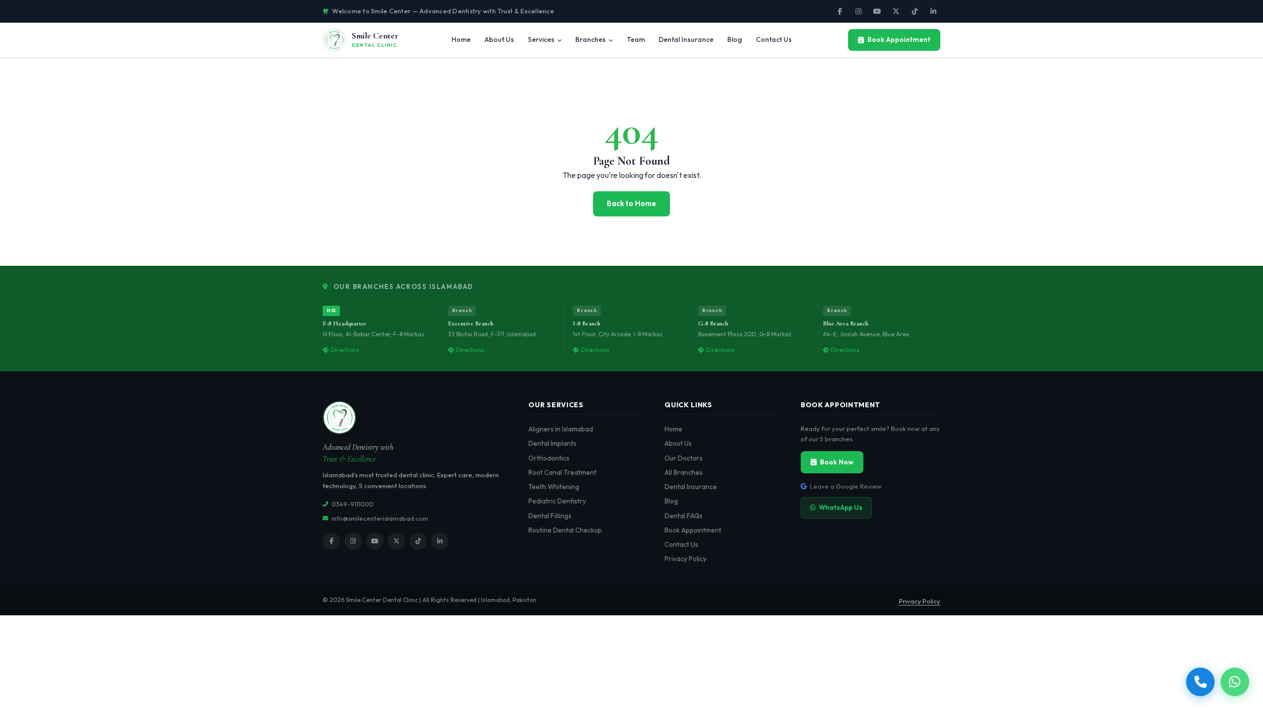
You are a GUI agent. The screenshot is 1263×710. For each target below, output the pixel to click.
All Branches (684, 472)
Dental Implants (552, 443)
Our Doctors (684, 458)
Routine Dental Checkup (565, 530)
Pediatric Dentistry (557, 501)
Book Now (837, 462)
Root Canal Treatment (562, 472)
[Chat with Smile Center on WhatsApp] (1235, 682)
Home (673, 429)
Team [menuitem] (636, 39)
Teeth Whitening (553, 486)
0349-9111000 (352, 504)
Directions (345, 350)
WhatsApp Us (840, 507)
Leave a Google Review (846, 486)
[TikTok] (915, 11)
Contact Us (681, 544)
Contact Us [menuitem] (774, 39)
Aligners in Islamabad (560, 429)
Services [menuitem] (541, 39)
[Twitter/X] (396, 541)
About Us (678, 443)
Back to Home (631, 203)
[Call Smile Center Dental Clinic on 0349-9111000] (1200, 682)
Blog (671, 501)
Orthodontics (548, 458)
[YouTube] (877, 11)
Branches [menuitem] (590, 39)
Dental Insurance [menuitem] (686, 39)
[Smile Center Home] (416, 417)
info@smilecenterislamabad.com (380, 518)
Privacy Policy (685, 558)
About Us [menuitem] (499, 39)
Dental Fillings (549, 515)
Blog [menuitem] (734, 39)
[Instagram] (858, 11)
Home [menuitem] (461, 39)
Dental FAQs (684, 515)
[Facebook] (840, 11)
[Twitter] (896, 11)
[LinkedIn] (933, 11)
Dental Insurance (691, 486)
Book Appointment (898, 39)
